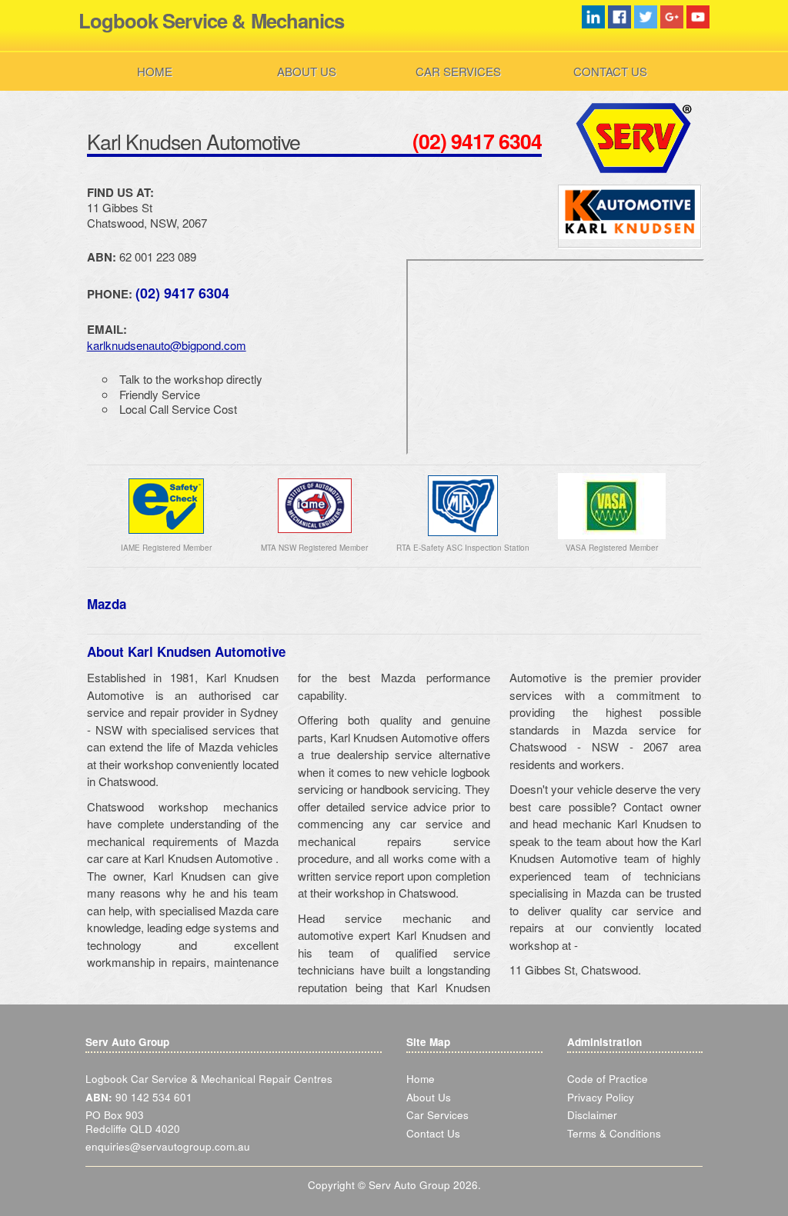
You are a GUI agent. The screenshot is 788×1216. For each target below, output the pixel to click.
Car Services (458, 71)
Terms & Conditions (614, 1133)
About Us (306, 71)
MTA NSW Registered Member (314, 547)
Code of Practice (607, 1078)
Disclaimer (592, 1115)
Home (154, 71)
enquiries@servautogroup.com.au (167, 1146)
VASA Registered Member (612, 547)
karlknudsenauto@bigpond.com (166, 345)
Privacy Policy (600, 1097)
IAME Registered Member (166, 547)
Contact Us (610, 71)
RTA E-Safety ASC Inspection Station (462, 547)
